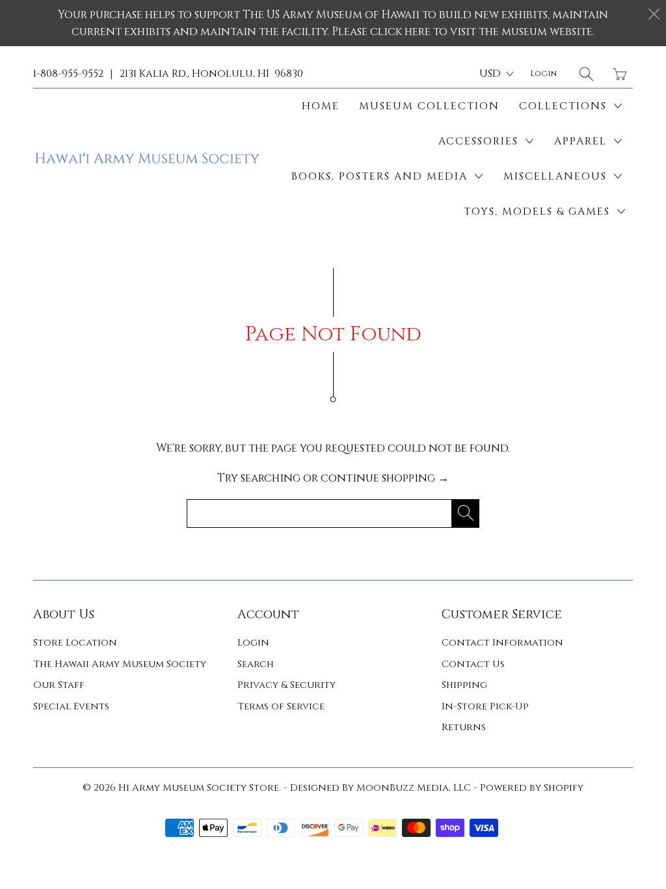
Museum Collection (429, 106)
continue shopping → (385, 478)
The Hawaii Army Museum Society (119, 664)
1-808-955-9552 (68, 73)
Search (255, 664)
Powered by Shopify (531, 788)
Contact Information (502, 643)
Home (321, 106)
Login (253, 643)
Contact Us (473, 664)
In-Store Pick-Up (485, 706)
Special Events (71, 706)
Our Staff (59, 685)
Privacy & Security (286, 685)
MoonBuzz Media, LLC (413, 788)
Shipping (464, 685)
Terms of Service (281, 706)
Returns (464, 727)
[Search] (586, 74)
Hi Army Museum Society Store (198, 788)
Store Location (75, 643)
